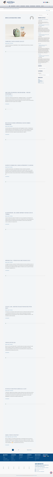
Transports (12, 458)
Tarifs (27, 458)
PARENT (8, 8)
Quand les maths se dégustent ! (12, 435)
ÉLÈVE (6, 8)
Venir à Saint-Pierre (37, 457)
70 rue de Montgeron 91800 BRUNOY (39, 471)
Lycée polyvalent (5, 458)
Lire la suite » (7, 134)
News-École (7, 167)
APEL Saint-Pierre (37, 458)
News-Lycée (7, 95)
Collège (4, 457)
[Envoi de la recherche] (47, 14)
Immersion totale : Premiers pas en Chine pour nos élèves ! (17, 260)
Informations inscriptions (30, 457)
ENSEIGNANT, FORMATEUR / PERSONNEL (15, 8)
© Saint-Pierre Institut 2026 (19, 475)
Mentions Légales (35, 475)
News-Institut (7, 43)
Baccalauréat (20, 457)
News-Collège (7, 436)
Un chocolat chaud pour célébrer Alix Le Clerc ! (16, 388)
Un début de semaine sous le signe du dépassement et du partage (19, 165)
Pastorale (12, 457)
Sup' (19, 458)
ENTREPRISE (10, 8)
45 (18, 449)
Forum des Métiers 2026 (10, 342)
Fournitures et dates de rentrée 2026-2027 (14, 41)
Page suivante (29, 449)
